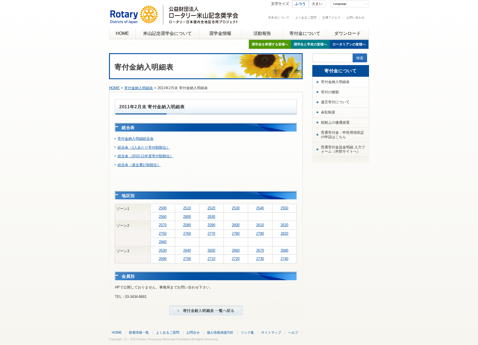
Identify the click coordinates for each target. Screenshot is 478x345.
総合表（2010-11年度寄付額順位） (145, 156)
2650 (211, 250)
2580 (187, 225)
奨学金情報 (220, 33)
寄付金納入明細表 (138, 88)
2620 (284, 225)
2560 (163, 217)
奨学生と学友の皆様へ (310, 44)
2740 (284, 259)
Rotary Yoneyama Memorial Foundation (164, 339)
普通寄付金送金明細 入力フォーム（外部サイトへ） (343, 149)
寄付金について (304, 33)
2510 (187, 208)
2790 (260, 233)
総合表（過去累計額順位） (139, 165)
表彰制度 (328, 112)
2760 (187, 233)
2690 (163, 259)
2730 (260, 259)
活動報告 (262, 33)
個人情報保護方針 (220, 332)
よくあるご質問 (305, 17)
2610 (260, 225)
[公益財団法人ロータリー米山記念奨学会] (174, 20)
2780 (236, 233)
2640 (187, 250)
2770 (211, 233)
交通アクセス (331, 17)
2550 (284, 208)
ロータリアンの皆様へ (349, 44)
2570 (163, 225)
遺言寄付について (335, 102)
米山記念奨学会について (167, 33)
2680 (284, 250)
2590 (211, 225)
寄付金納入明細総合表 (136, 139)
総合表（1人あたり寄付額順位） (144, 147)
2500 (163, 208)
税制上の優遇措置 (335, 122)
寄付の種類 (330, 92)
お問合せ (193, 332)
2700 (187, 259)
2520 (211, 208)
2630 (163, 250)
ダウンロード (347, 33)
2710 (211, 259)
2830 (211, 217)
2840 (163, 242)
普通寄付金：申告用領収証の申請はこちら (342, 134)
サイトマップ (271, 332)
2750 (163, 233)
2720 (236, 259)
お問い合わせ (355, 17)
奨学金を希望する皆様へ (270, 44)
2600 (236, 225)
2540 (260, 208)
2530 (236, 208)
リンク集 (247, 332)
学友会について (278, 17)
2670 (260, 250)
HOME (122, 33)
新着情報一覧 (139, 332)
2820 (284, 233)
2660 (236, 250)
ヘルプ (293, 332)
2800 (187, 217)
